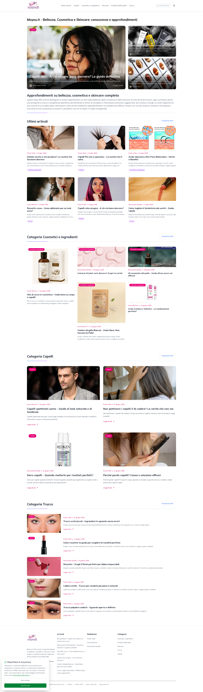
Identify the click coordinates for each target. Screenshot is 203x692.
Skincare (105, 5)
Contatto (69, 684)
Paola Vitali (31, 153)
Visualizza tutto (167, 121)
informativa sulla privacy (21, 675)
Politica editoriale (91, 684)
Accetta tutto (25, 686)
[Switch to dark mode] (174, 5)
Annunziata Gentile (135, 204)
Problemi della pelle (119, 5)
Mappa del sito (104, 684)
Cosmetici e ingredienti (90, 5)
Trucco (131, 5)
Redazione (92, 634)
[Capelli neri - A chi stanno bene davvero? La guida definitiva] (76, 57)
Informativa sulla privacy (56, 684)
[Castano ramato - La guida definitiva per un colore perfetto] (152, 73)
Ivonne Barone (32, 204)
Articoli (60, 634)
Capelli (76, 5)
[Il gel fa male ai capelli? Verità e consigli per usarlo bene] (152, 41)
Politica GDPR (79, 684)
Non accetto (25, 680)
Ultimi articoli (66, 5)
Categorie (122, 634)
